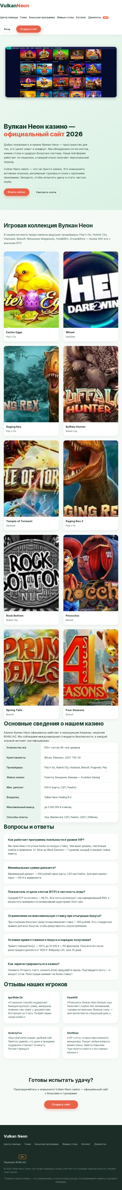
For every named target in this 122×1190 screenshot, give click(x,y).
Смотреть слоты (46, 192)
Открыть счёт (28, 29)
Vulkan (14, 5)
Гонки (23, 17)
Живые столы (65, 17)
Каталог (81, 17)
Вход (7, 29)
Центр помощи (9, 17)
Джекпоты (98, 17)
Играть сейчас (16, 192)
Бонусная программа (42, 17)
